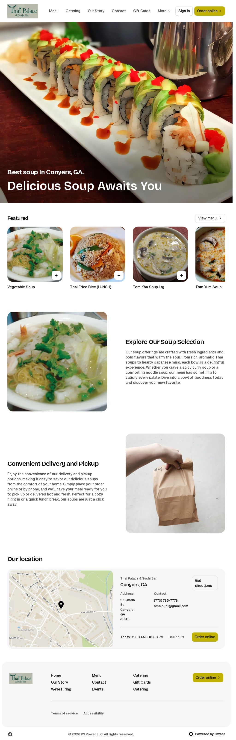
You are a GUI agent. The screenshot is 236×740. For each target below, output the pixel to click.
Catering (73, 11)
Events (98, 689)
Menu (53, 11)
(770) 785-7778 (166, 600)
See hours (176, 637)
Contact (119, 11)
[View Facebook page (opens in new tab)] (10, 734)
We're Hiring (61, 689)
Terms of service (64, 713)
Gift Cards (141, 11)
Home (56, 675)
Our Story (96, 11)
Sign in (184, 11)
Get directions (203, 583)
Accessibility (93, 713)
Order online (205, 637)
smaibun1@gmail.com (171, 606)
